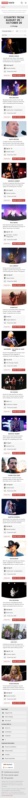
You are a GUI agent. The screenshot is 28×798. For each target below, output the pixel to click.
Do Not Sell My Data (7, 795)
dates (3, 7)
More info (7, 75)
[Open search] (21, 2)
